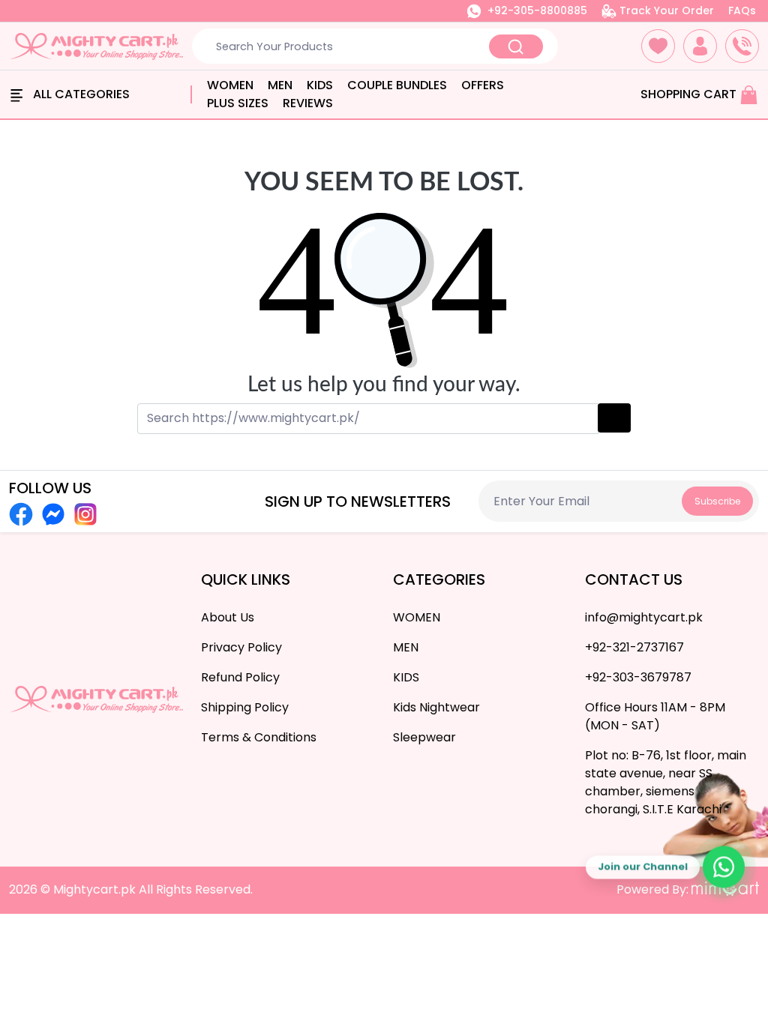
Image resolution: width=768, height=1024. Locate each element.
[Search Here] (516, 46)
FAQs (742, 10)
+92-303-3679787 (638, 677)
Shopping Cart (690, 94)
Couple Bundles (397, 85)
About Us (227, 617)
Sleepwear (424, 737)
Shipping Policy (245, 707)
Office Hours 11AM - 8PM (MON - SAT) (655, 716)
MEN (280, 85)
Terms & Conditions (258, 737)
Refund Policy (240, 677)
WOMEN (230, 85)
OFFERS (482, 85)
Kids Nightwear (436, 707)
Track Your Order (665, 10)
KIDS (320, 85)
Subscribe (717, 501)
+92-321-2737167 (634, 647)
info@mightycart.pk (644, 617)
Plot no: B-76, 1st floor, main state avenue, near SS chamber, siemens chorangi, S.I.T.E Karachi (665, 782)
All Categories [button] (80, 94)
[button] (658, 46)
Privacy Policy (241, 647)
